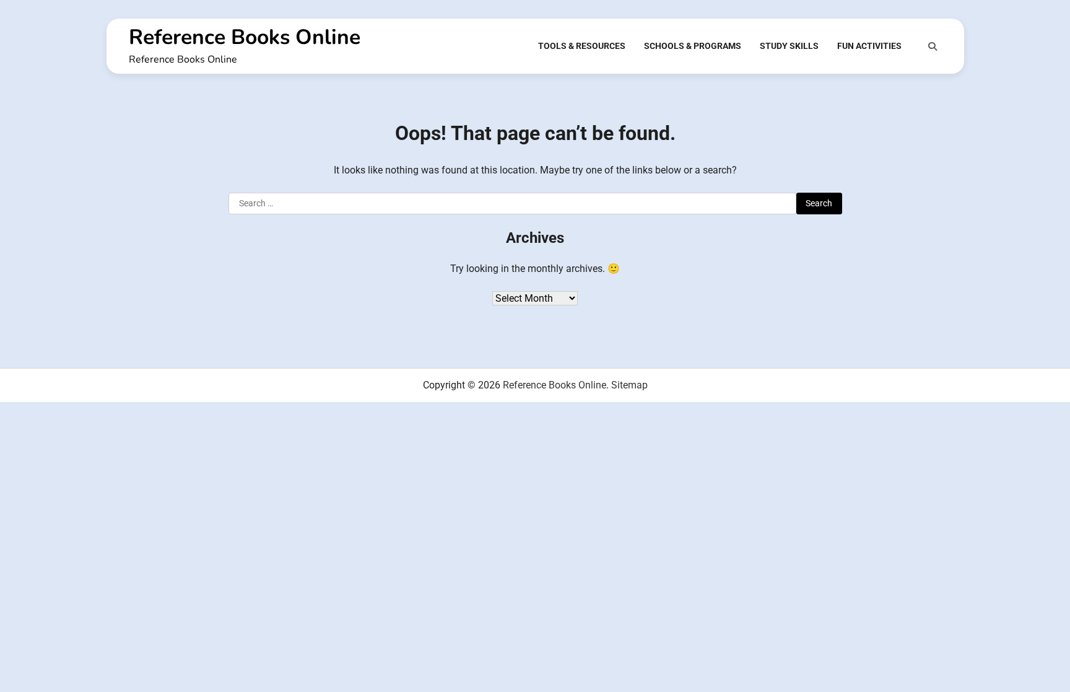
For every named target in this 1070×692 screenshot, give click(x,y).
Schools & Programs (692, 46)
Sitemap (629, 385)
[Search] (932, 46)
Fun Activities (869, 46)
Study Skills (789, 46)
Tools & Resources (581, 46)
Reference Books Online (244, 37)
